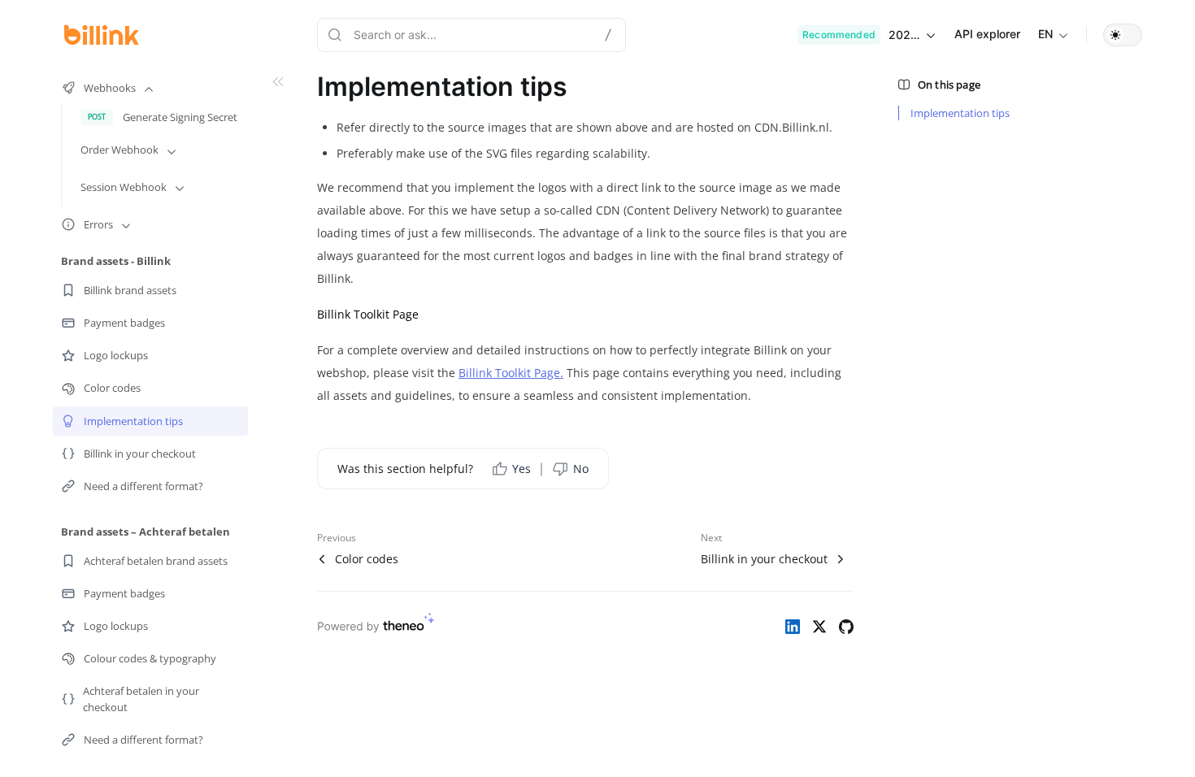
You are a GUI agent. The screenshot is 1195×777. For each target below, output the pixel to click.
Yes (521, 468)
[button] (1122, 35)
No (581, 468)
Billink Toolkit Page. (510, 372)
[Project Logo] (101, 35)
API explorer (987, 34)
